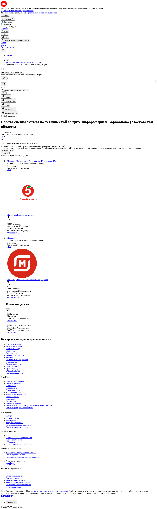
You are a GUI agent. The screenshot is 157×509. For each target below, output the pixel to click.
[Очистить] (4, 78)
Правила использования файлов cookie (43, 13)
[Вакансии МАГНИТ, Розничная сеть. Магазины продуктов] (81, 264)
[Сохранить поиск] (3, 84)
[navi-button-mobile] (3, 50)
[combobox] (12, 72)
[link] (5, 37)
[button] (3, 43)
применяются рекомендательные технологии (49, 491)
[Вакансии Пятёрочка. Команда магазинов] (81, 193)
